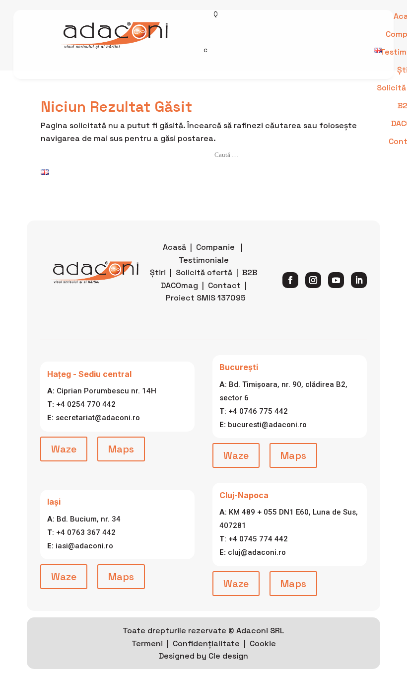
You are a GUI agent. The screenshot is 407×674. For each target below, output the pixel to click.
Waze (63, 449)
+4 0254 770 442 (86, 404)
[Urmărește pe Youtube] (336, 280)
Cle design (228, 656)
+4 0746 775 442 (258, 411)
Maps (121, 449)
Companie (215, 247)
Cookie (263, 643)
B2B (249, 272)
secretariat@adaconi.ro (98, 417)
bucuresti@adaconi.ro (267, 424)
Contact (224, 285)
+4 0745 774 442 (258, 538)
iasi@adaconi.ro (84, 545)
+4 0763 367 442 (86, 532)
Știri (158, 272)
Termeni (147, 643)
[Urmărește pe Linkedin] (359, 280)
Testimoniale (204, 260)
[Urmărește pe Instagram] (313, 280)
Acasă (174, 247)
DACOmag (179, 285)
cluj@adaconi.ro (257, 552)
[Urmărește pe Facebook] (290, 280)
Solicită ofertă (204, 272)
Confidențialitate (206, 643)
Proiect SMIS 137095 (206, 298)
